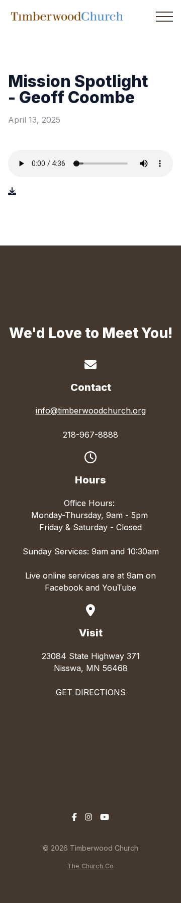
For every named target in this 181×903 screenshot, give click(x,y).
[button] (164, 16)
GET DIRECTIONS (91, 692)
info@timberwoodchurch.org (91, 410)
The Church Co (90, 866)
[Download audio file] (12, 191)
